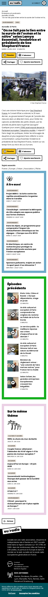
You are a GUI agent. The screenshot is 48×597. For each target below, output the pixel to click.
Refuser (12, 593)
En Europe (11, 446)
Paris (17, 22)
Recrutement (18, 564)
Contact (17, 562)
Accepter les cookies (29, 593)
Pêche (38, 168)
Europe (12, 168)
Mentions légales (20, 569)
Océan (19, 168)
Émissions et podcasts (11, 13)
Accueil (5, 11)
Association (29, 168)
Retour (10, 521)
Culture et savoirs (15, 436)
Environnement (8, 22)
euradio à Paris (8, 15)
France (4, 168)
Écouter (10, 55)
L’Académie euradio (21, 567)
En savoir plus (16, 590)
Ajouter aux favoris (32, 62)
